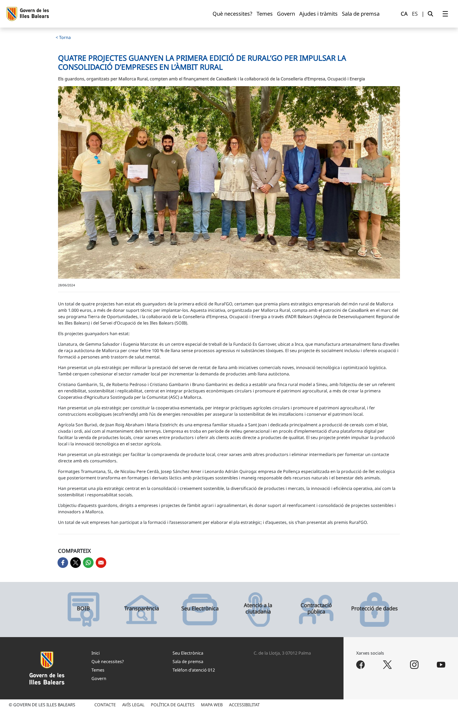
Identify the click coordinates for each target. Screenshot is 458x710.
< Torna (63, 37)
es (415, 13)
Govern (98, 678)
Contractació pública (316, 608)
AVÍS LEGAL (133, 705)
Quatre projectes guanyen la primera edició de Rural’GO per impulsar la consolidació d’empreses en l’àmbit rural (202, 62)
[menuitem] (232, 14)
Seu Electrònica (200, 608)
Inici (95, 653)
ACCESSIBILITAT (244, 705)
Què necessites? (107, 661)
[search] (430, 14)
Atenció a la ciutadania (258, 608)
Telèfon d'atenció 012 (194, 670)
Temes (97, 670)
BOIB (83, 608)
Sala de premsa (188, 661)
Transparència (141, 608)
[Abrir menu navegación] (445, 14)
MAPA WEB (212, 705)
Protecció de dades (374, 608)
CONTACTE (105, 705)
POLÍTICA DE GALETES (173, 705)
